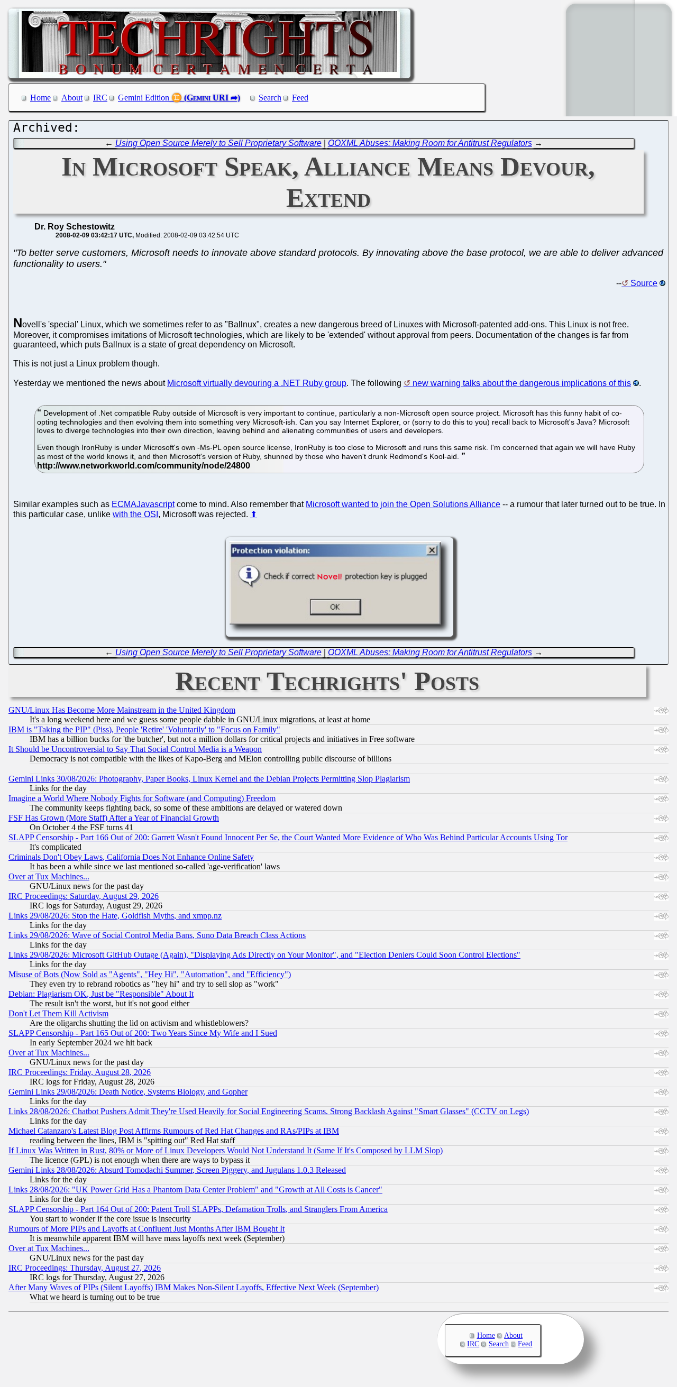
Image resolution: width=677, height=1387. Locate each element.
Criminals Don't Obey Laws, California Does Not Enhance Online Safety (131, 856)
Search (270, 97)
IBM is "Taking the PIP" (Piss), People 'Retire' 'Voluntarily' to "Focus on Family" (144, 729)
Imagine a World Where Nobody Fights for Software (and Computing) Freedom (142, 798)
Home (40, 97)
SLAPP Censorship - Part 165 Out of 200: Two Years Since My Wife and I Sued (142, 1032)
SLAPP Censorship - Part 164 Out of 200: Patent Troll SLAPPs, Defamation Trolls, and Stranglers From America (198, 1209)
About (72, 97)
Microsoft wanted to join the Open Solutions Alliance (403, 504)
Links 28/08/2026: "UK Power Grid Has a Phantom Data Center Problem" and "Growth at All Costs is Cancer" (195, 1189)
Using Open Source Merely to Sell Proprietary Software (218, 143)
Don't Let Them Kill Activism (58, 1013)
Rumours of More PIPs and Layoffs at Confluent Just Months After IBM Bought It (146, 1228)
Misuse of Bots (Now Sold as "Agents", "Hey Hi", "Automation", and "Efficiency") (149, 974)
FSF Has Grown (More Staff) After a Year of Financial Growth (113, 817)
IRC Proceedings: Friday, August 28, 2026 (79, 1072)
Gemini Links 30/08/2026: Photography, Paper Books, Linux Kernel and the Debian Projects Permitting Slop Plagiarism (209, 778)
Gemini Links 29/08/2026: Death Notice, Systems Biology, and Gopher (128, 1091)
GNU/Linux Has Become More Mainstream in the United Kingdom (121, 709)
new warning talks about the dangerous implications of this (522, 383)
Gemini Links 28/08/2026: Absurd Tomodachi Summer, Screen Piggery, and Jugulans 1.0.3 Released (177, 1169)
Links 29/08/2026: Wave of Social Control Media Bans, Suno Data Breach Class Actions (157, 935)
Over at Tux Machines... (48, 876)
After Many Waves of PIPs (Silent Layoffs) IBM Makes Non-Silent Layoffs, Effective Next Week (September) (193, 1287)
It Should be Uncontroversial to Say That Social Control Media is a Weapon (135, 749)
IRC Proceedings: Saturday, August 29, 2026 (83, 896)
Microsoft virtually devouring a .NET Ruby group (256, 383)
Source (643, 283)
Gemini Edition (143, 97)
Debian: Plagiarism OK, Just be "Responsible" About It (101, 993)
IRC (100, 97)
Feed (300, 97)
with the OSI (135, 514)
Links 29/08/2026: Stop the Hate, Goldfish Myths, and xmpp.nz (115, 915)
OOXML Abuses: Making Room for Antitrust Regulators (430, 143)
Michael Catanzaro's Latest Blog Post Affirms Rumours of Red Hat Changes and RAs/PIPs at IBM (173, 1130)
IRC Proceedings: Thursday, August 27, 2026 (84, 1267)
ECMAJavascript (143, 504)
